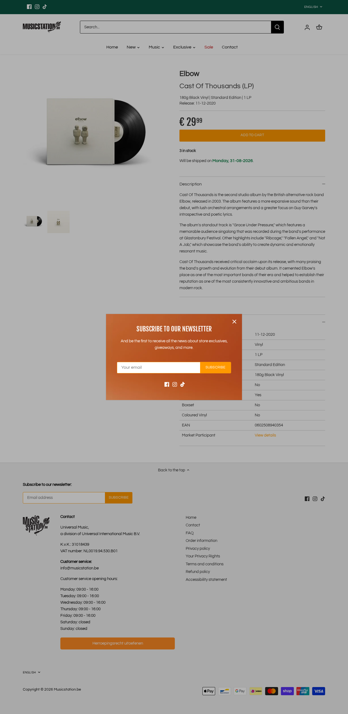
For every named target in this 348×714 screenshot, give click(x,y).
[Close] (234, 322)
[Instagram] (174, 384)
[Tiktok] (182, 384)
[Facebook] (166, 384)
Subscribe (215, 367)
